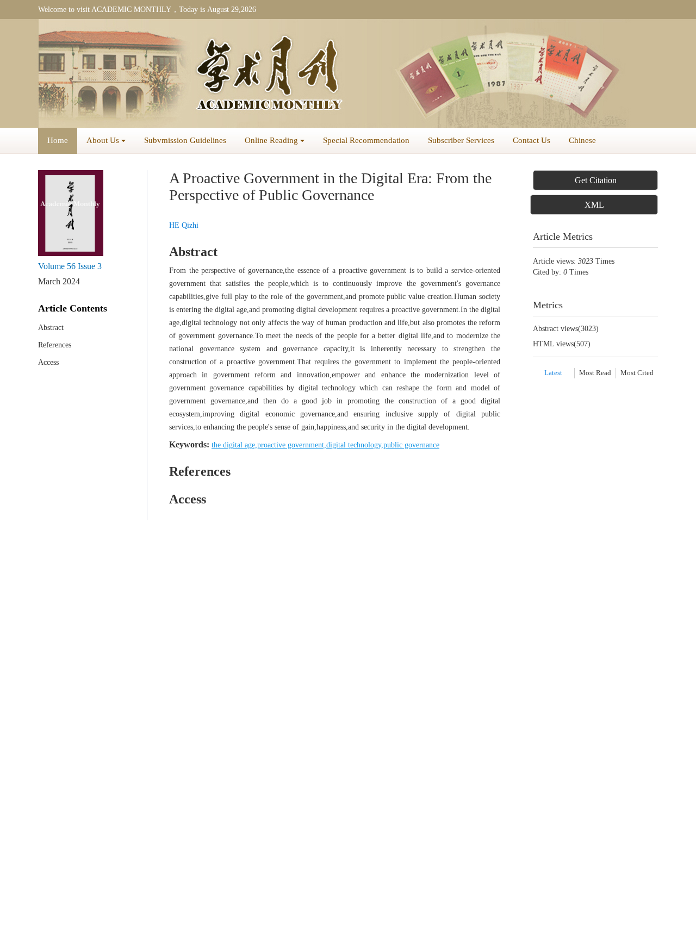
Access (48, 362)
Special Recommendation (366, 140)
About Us (102, 140)
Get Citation (596, 180)
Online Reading (271, 140)
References (54, 345)
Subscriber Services (461, 140)
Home (57, 140)
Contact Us (531, 140)
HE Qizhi (183, 225)
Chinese (582, 140)
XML (594, 204)
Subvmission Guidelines (185, 140)
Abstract (51, 327)
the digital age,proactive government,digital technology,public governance (325, 445)
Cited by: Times (568, 272)
